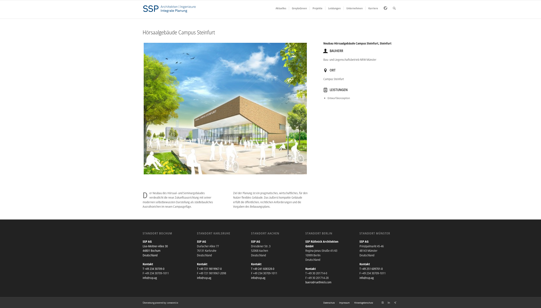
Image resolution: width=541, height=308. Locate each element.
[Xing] (395, 302)
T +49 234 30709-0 (153, 269)
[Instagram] (382, 302)
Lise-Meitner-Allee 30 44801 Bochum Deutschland (155, 250)
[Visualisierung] (225, 108)
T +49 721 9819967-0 (209, 269)
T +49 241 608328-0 (262, 269)
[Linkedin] (389, 302)
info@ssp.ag (150, 278)
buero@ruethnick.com (318, 282)
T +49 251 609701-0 (371, 269)
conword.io (172, 302)
